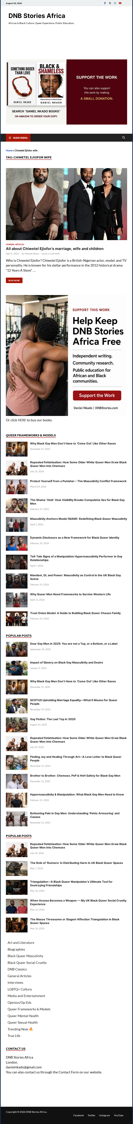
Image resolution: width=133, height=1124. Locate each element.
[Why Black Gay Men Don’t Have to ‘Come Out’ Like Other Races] (17, 444)
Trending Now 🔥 (20, 1029)
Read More (13, 280)
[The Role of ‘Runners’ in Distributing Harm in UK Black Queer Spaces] (17, 863)
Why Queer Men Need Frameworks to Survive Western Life (70, 594)
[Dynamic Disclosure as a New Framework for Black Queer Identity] (17, 538)
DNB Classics (17, 969)
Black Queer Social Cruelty (27, 963)
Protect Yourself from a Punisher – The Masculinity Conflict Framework (78, 481)
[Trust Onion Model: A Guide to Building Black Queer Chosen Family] (17, 614)
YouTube (118, 1115)
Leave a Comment (51, 253)
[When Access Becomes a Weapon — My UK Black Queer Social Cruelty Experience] (17, 901)
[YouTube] (120, 3)
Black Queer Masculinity (25, 956)
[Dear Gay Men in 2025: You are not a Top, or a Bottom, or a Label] (17, 644)
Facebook (78, 1115)
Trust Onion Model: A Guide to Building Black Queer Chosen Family (75, 613)
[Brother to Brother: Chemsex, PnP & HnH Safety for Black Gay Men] (17, 776)
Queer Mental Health (23, 1016)
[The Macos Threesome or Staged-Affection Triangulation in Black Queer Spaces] (17, 920)
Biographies (16, 949)
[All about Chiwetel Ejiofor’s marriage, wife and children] (66, 204)
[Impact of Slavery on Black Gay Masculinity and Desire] (17, 663)
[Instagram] (115, 3)
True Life (14, 1036)
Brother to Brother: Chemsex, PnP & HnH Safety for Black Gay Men (75, 775)
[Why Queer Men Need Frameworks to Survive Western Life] (17, 595)
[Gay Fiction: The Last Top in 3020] (17, 720)
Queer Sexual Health (23, 1022)
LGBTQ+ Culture (20, 989)
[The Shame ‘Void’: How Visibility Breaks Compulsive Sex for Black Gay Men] (17, 500)
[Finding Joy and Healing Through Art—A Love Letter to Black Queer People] (17, 757)
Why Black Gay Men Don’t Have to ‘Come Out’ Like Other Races (73, 443)
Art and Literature (21, 943)
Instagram (104, 1115)
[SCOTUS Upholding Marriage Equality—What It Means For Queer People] (17, 701)
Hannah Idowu (32, 253)
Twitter (91, 1115)
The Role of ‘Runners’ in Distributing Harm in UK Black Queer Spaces (76, 863)
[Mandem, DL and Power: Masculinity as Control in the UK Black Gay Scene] (17, 576)
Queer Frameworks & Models (29, 1009)
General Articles (15, 244)
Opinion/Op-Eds (19, 1002)
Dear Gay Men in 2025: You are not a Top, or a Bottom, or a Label (73, 643)
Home (9, 150)
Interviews (15, 982)
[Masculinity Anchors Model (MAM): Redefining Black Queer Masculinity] (17, 519)
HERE (22, 420)
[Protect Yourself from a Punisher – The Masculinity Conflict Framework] (17, 482)
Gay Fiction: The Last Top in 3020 (53, 719)
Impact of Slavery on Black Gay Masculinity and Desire (66, 662)
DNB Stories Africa (36, 16)
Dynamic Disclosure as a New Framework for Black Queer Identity (74, 537)
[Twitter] (110, 3)
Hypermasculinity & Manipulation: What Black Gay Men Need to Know (77, 794)
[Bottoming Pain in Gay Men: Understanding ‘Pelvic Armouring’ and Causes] (17, 814)
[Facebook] (105, 3)
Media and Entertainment (26, 996)
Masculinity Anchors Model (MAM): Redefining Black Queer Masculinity (78, 518)
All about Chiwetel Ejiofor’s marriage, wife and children (55, 248)
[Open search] (123, 138)
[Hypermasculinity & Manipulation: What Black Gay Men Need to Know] (17, 795)
